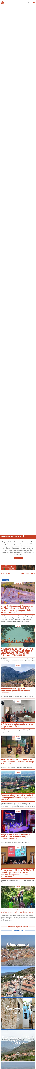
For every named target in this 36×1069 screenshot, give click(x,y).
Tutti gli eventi (23, 927)
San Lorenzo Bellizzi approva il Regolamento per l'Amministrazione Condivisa (15, 690)
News (27, 574)
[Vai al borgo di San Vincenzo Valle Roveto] (18, 1054)
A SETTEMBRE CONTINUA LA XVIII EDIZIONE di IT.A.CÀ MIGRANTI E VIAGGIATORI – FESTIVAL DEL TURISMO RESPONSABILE (17, 652)
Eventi (33, 574)
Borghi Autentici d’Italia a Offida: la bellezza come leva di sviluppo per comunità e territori (15, 836)
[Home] (2, 2)
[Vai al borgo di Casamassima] (18, 1020)
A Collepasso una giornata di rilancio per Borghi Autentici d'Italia (17, 725)
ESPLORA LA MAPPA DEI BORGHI (11, 537)
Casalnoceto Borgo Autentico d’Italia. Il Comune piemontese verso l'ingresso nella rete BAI (18, 797)
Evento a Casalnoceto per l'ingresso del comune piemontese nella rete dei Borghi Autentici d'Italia (17, 761)
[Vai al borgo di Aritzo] (18, 988)
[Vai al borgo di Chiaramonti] (18, 956)
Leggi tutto (18, 558)
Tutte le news (13, 927)
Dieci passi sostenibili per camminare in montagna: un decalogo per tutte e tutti (17, 911)
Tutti (22, 574)
